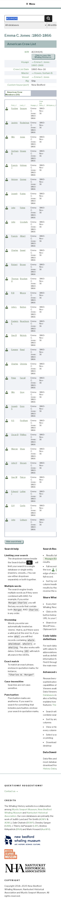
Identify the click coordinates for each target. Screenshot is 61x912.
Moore (23, 293)
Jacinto (14, 123)
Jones (22, 137)
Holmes (23, 165)
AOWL (7, 822)
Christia (23, 364)
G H (13, 505)
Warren (14, 449)
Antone (14, 179)
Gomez (23, 179)
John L (14, 307)
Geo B (14, 335)
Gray (22, 392)
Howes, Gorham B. (43, 73)
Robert (14, 264)
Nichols (23, 335)
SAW (7, 826)
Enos (22, 406)
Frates (23, 194)
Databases (48, 695)
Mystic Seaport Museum (24, 809)
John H (14, 463)
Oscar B (15, 435)
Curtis (22, 505)
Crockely (24, 222)
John (13, 208)
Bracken (23, 279)
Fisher (22, 208)
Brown (23, 264)
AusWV (45, 829)
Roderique (24, 123)
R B (12, 293)
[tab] (18, 93)
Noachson (24, 321)
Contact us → (11, 791)
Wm (13, 137)
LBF (35, 826)
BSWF (30, 822)
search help (13, 541)
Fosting (14, 108)
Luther (23, 491)
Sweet (22, 250)
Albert (22, 236)
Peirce (22, 477)
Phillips (23, 435)
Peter (13, 378)
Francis (14, 236)
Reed (22, 349)
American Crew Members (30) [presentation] (14, 93)
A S (12, 420)
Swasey (23, 108)
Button (23, 307)
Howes (23, 151)
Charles (14, 250)
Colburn (23, 520)
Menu (32, 4)
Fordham (24, 420)
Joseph (14, 194)
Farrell (22, 378)
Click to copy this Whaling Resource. (43, 56)
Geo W (14, 477)
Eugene (14, 349)
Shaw (22, 449)
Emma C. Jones (41, 77)
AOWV (42, 819)
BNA (18, 829)
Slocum (23, 463)
